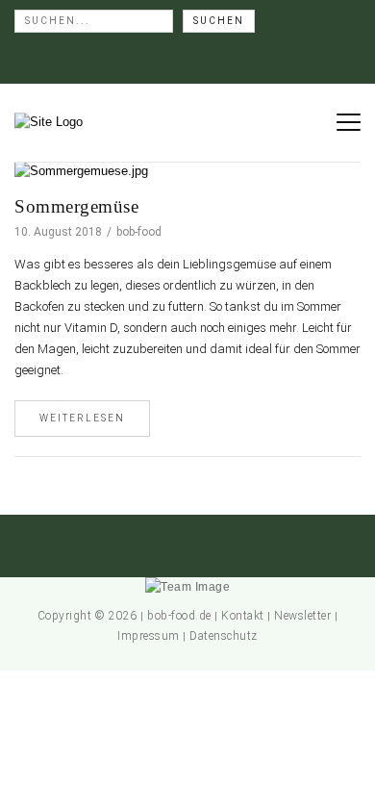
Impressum (148, 636)
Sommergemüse (76, 206)
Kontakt (242, 615)
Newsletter (302, 615)
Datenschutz (223, 636)
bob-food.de (179, 615)
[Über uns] (187, 587)
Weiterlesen (82, 418)
